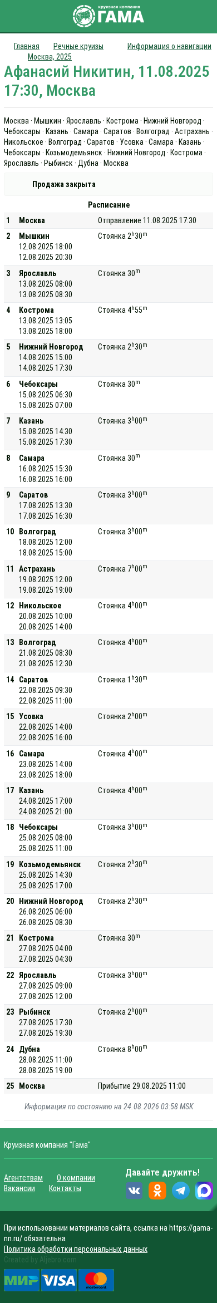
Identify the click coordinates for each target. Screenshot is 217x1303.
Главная (27, 46)
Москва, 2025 (50, 56)
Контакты (65, 1188)
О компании (76, 1177)
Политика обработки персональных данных (75, 1249)
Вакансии (19, 1188)
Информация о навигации (169, 46)
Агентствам (23, 1177)
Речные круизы (78, 46)
